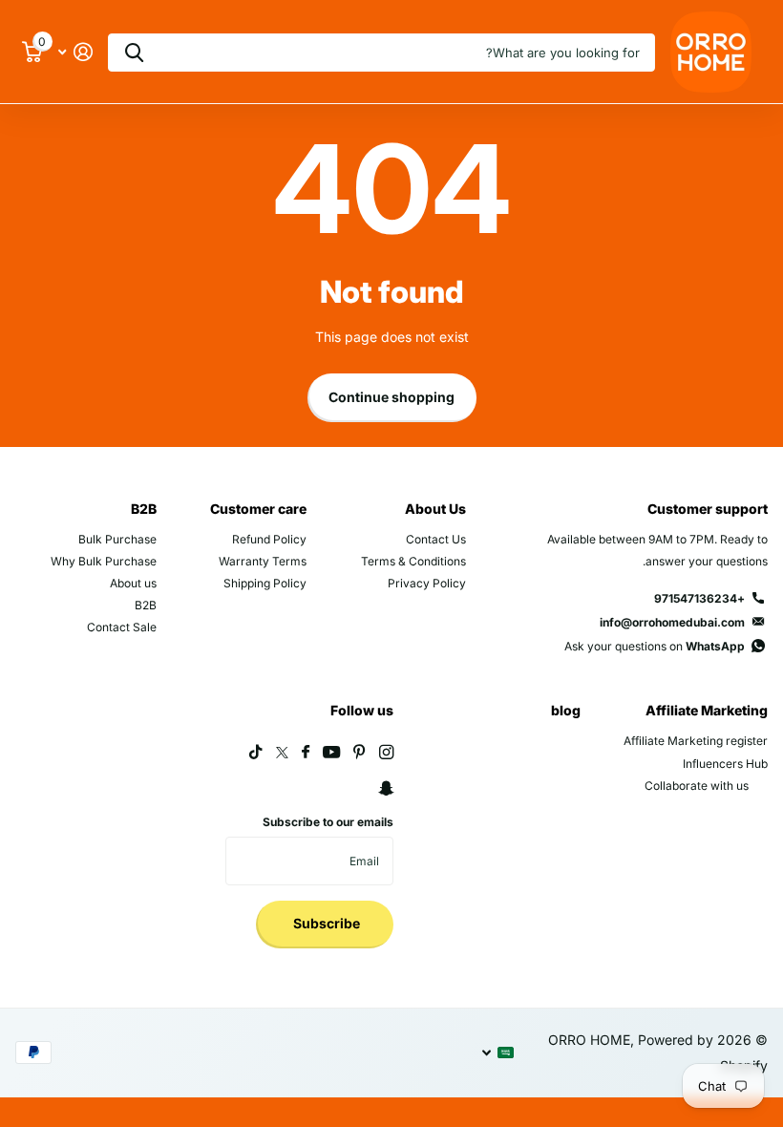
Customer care (258, 508)
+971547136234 (699, 598)
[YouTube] (331, 753)
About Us (435, 508)
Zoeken (134, 52)
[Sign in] (75, 52)
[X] (282, 752)
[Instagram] (386, 752)
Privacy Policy (427, 583)
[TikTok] (256, 752)
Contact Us (436, 539)
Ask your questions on (654, 646)
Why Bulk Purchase (104, 561)
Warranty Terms (263, 561)
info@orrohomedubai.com (672, 622)
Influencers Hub (725, 763)
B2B (144, 508)
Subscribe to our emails (328, 822)
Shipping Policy (265, 583)
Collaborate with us (697, 785)
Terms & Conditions (413, 561)
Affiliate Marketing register (696, 741)
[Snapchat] (385, 788)
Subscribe (325, 923)
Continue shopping (391, 397)
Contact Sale (122, 627)
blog (566, 710)
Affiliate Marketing (706, 710)
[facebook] (305, 752)
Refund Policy (269, 539)
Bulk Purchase (117, 539)
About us (133, 583)
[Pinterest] (359, 752)
